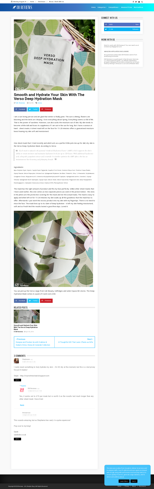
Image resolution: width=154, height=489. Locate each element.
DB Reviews (32, 388)
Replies (23, 386)
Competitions (113, 7)
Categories (102, 7)
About (134, 486)
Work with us (138, 7)
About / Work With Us (56, 1)
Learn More (124, 481)
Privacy (127, 486)
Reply (17, 380)
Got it (134, 481)
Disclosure (41, 1)
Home (32, 1)
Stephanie (26, 359)
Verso (40, 103)
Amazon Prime (126, 7)
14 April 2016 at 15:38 (29, 415)
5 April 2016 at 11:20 (29, 361)
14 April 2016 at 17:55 (35, 391)
